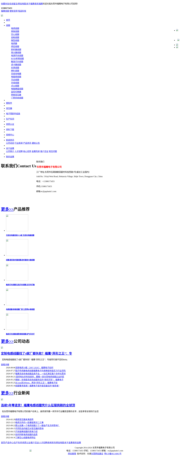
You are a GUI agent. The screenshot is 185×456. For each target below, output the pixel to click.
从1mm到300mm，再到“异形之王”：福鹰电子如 (36, 383)
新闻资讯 (10, 140)
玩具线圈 (15, 68)
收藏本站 (5, 4)
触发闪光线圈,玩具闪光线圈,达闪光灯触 (20, 285)
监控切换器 (16, 92)
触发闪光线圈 (17, 62)
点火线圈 (15, 86)
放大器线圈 (16, 52)
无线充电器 (16, 74)
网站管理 (72, 454)
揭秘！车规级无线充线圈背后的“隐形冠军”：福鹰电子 (39, 380)
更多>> (7, 209)
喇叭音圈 (15, 71)
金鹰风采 (36, 151)
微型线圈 (15, 40)
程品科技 (22, 11)
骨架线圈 (15, 31)
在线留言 (13, 4)
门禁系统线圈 (17, 98)
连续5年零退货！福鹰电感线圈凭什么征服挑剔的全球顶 (38, 405)
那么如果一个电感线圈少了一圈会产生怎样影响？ (37, 425)
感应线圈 (15, 46)
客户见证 (44, 151)
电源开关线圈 (17, 55)
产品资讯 (27, 143)
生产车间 (10, 119)
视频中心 (10, 135)
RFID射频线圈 (17, 58)
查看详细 (5, 365)
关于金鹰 (10, 148)
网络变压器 (16, 95)
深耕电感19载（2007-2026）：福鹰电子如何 (34, 368)
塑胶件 (9, 103)
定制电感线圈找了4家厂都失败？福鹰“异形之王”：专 (36, 353)
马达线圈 (15, 80)
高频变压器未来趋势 (24, 419)
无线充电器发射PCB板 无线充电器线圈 (20, 235)
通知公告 (36, 143)
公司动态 (10, 143)
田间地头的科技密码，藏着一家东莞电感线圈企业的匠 (39, 377)
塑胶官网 (14, 11)
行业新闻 (19, 143)
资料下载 (10, 129)
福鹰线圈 (5, 11)
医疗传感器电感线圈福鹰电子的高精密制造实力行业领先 (40, 371)
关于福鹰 (30, 4)
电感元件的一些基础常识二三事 (29, 422)
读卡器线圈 (16, 65)
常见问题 (53, 151)
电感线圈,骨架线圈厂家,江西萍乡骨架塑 (20, 309)
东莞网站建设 (97, 454)
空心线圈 (15, 34)
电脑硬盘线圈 (17, 89)
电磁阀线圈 (16, 77)
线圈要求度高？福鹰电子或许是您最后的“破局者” (37, 386)
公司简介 (10, 151)
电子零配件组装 (13, 114)
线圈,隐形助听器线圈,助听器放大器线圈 (20, 260)
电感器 (14, 43)
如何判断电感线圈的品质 (26, 434)
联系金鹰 (10, 157)
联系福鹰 (39, 4)
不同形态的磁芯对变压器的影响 (29, 428)
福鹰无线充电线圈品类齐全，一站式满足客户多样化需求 (40, 374)
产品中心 (9, 443)
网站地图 (22, 4)
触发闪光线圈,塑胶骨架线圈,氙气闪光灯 (20, 334)
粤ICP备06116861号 (112, 454)
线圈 (8, 25)
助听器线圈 (16, 49)
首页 (8, 20)
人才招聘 (19, 151)
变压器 (9, 108)
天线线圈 (15, 83)
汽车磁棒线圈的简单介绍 (26, 431)
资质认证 (10, 124)
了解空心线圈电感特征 (25, 438)
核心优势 (27, 151)
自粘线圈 (15, 37)
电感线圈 (15, 28)
